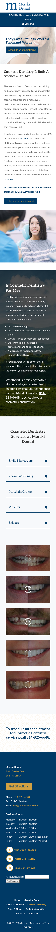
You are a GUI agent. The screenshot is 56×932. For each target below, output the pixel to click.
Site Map (33, 913)
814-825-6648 (37, 737)
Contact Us (20, 913)
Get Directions (19, 786)
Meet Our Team (31, 900)
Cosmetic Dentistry (37, 904)
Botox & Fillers (15, 909)
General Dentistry (15, 904)
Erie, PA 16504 (13, 775)
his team (24, 138)
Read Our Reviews (24, 867)
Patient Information (35, 909)
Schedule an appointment (22, 49)
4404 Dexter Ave (15, 771)
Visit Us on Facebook (25, 849)
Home (17, 900)
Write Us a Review (24, 858)
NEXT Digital (28, 927)
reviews (8, 178)
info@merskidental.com (25, 805)
